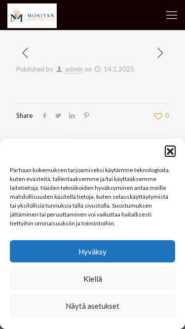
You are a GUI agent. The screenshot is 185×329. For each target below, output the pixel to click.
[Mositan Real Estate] (32, 14)
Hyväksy (92, 251)
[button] (170, 151)
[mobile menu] (171, 14)
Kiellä (92, 278)
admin (74, 69)
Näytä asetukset (92, 305)
